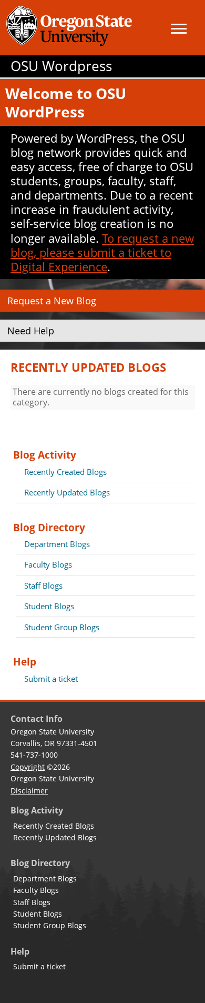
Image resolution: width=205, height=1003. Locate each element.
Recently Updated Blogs (67, 492)
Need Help (30, 330)
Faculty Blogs (48, 564)
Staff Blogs (43, 585)
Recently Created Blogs (65, 471)
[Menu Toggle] (178, 28)
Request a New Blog (51, 300)
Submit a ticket (51, 678)
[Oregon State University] (71, 27)
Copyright (28, 767)
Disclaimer (29, 791)
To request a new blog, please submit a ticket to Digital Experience (102, 252)
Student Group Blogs (61, 627)
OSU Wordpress (61, 66)
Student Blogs (49, 606)
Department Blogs (57, 544)
